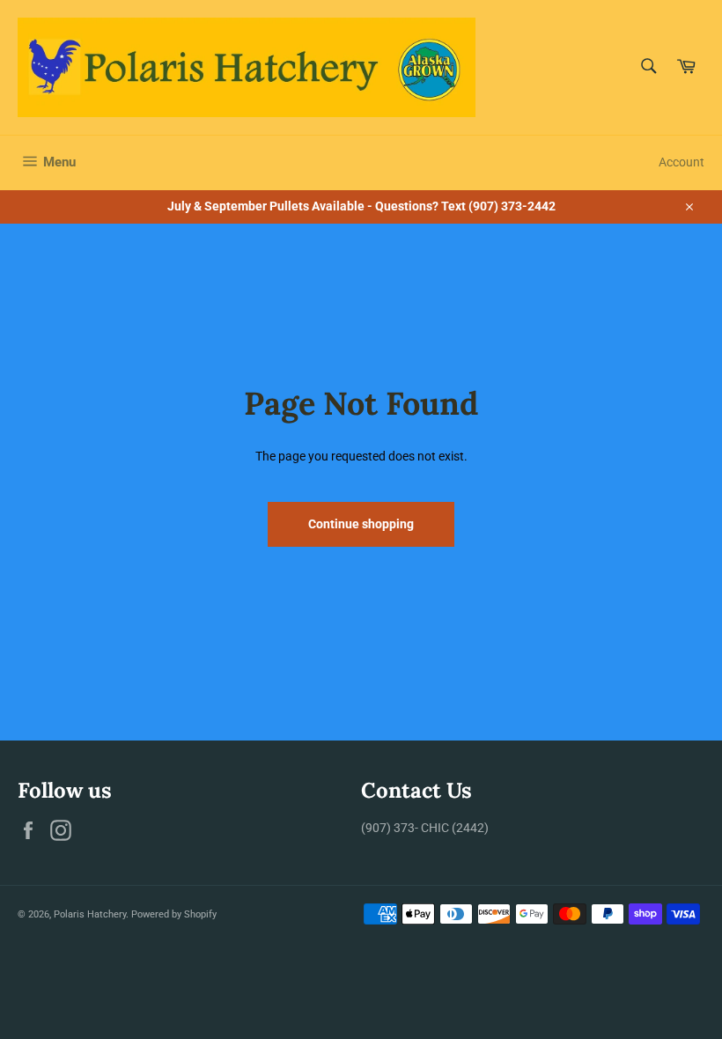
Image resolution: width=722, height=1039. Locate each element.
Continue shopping (361, 524)
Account (681, 162)
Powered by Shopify (174, 914)
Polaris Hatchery (90, 914)
